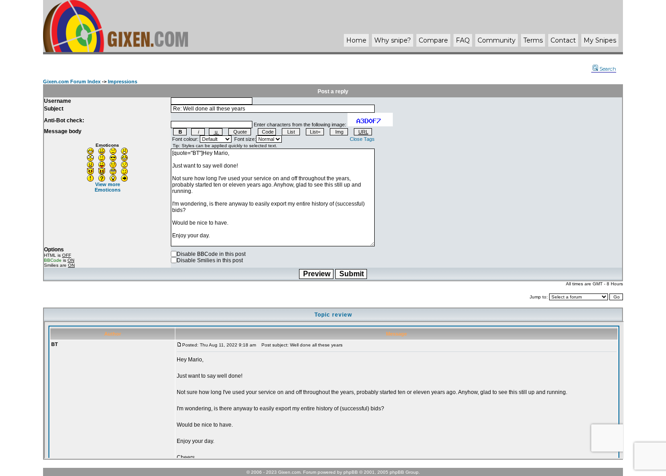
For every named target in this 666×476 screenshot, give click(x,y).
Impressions (122, 81)
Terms (533, 40)
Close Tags (362, 139)
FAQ (463, 40)
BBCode (53, 260)
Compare (433, 40)
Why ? (392, 40)
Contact (563, 40)
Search (607, 69)
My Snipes (600, 40)
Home (356, 40)
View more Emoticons (108, 187)
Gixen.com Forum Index (72, 81)
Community (497, 40)
